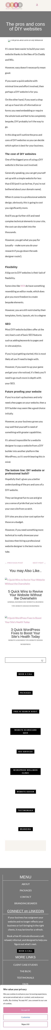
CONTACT (25, 896)
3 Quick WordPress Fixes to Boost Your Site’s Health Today (25, 633)
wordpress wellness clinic (25, 771)
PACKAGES (26, 890)
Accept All (25, 1010)
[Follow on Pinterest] (28, 845)
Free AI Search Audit (26, 711)
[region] (25, 1007)
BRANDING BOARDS (25, 903)
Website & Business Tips (18, 640)
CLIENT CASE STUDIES (25, 964)
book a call (25, 674)
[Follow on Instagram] (23, 845)
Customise (25, 1017)
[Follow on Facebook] (18, 845)
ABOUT (26, 884)
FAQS (25, 984)
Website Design (22, 606)
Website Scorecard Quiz (25, 731)
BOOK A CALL (26, 951)
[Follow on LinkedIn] (33, 845)
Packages (25, 693)
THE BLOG (25, 971)
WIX (22, 285)
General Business (15, 602)
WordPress (34, 606)
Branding (25, 829)
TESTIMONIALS (25, 977)
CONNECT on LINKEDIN (25, 911)
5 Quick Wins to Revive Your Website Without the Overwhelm (25, 594)
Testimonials (25, 810)
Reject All (25, 1024)
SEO (24, 602)
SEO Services (25, 752)
